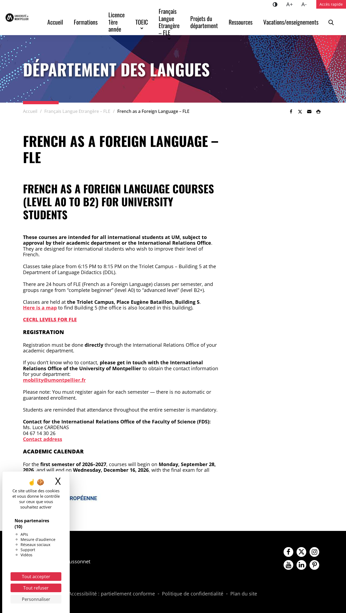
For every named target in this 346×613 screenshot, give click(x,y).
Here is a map (40, 307)
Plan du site (243, 594)
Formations (86, 22)
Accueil (55, 22)
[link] (290, 111)
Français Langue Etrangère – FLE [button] (170, 22)
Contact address (42, 439)
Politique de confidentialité (192, 594)
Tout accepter (36, 577)
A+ (291, 4)
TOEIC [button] (141, 22)
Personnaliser (36, 599)
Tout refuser (36, 588)
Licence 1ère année (117, 21)
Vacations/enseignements (290, 22)
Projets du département (204, 22)
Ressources (240, 22)
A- (306, 4)
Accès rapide (331, 4)
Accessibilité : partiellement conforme (112, 594)
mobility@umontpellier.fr (54, 380)
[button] (309, 111)
